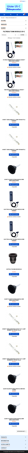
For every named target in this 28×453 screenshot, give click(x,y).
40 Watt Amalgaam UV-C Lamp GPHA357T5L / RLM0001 (14, 120)
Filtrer (22, 34)
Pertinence (9, 35)
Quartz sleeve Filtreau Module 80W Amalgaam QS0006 (14, 419)
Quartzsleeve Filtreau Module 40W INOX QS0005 (14, 389)
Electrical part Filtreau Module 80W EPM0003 (14, 240)
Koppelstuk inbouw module (14, 269)
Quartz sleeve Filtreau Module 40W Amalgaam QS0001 (14, 300)
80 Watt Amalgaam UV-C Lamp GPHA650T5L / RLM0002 (14, 150)
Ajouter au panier (14, 64)
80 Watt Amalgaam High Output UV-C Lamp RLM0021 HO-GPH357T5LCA (14, 329)
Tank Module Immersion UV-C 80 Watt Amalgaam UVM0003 (14, 90)
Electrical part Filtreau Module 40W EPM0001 (14, 210)
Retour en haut (21, 431)
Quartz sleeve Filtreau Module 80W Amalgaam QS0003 (14, 180)
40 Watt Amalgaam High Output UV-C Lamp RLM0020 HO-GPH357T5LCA (14, 359)
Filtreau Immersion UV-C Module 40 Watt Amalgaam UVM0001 (14, 60)
